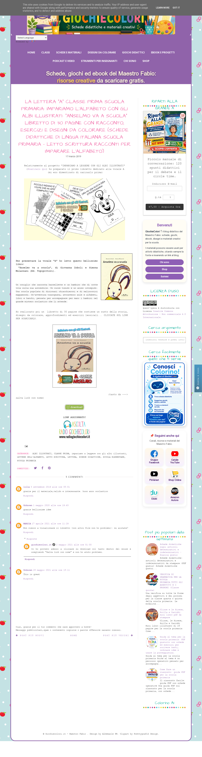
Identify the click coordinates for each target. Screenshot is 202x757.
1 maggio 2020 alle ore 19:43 (50, 505)
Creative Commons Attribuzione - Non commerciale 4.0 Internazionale (164, 314)
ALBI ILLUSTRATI (42, 453)
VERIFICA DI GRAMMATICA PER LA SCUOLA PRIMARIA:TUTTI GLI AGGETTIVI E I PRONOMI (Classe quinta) (164, 582)
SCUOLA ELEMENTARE (113, 457)
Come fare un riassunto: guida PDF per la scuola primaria (172, 673)
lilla (26, 487)
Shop (164, 269)
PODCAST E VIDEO (64, 61)
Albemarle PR (109, 734)
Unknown (27, 505)
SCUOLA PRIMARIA (26, 461)
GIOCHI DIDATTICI (133, 52)
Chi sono (164, 262)
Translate (41, 42)
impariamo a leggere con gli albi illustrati (99, 453)
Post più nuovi (31, 635)
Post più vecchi (117, 635)
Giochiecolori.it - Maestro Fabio (66, 734)
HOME (31, 52)
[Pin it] (49, 468)
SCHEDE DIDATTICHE (89, 457)
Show (198, 378)
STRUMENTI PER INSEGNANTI (99, 61)
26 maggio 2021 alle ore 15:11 (51, 570)
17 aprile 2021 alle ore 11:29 (50, 524)
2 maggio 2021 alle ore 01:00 (74, 545)
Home (73, 635)
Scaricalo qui (37, 169)
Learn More (162, 7)
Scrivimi (164, 276)
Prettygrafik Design (146, 734)
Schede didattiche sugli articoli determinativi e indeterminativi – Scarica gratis (170, 549)
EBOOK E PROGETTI (163, 52)
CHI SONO (130, 61)
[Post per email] (26, 446)
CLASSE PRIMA (61, 453)
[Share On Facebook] (42, 468)
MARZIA (27, 524)
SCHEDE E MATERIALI (68, 52)
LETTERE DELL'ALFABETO (30, 457)
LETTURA (72, 457)
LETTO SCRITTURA (55, 457)
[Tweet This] (35, 468)
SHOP (146, 61)
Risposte (32, 539)
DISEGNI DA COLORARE (102, 52)
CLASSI (45, 52)
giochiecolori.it (41, 545)
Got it (176, 7)
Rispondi (28, 496)
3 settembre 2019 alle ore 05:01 (50, 487)
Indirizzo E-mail (164, 184)
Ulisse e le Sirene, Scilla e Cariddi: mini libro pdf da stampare (172, 613)
